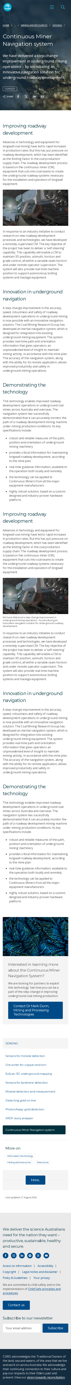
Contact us (16, 1305)
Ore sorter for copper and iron (25, 1065)
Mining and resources (34, 25)
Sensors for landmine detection (26, 1082)
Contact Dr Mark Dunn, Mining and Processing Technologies (31, 1010)
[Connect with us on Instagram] (14, 1255)
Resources (42, 1162)
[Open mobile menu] (51, 7)
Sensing (57, 25)
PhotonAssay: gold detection (24, 1109)
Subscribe (55, 1328)
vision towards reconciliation (46, 1377)
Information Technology (20, 1155)
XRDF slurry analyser (19, 1118)
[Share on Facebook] (18, 96)
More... (35, 1180)
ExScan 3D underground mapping (28, 1073)
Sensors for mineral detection (25, 1056)
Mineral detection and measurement (30, 1091)
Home (6, 25)
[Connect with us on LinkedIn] (22, 1255)
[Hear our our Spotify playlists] (30, 1255)
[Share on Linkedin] (34, 96)
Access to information (17, 1266)
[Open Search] (62, 7)
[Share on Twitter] (26, 96)
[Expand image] (35, 596)
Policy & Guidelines (15, 1278)
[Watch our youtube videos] (46, 1255)
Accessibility (45, 1266)
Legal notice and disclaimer (40, 1272)
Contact (10, 88)
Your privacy (41, 1278)
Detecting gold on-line (20, 1100)
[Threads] (38, 1255)
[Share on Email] (42, 96)
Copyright (9, 1272)
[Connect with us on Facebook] (5, 1255)
